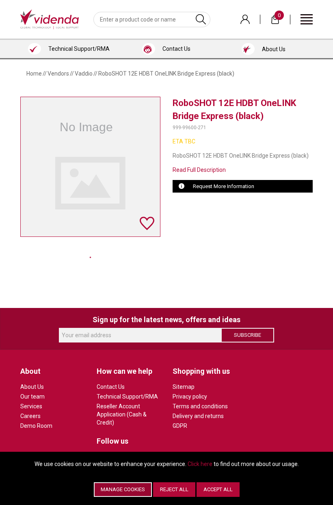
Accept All (218, 489)
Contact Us (111, 387)
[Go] (201, 19)
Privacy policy (190, 396)
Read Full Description (199, 170)
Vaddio (84, 73)
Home (34, 73)
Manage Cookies (123, 489)
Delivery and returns (198, 416)
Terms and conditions (200, 406)
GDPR (180, 426)
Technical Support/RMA (127, 396)
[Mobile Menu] (307, 19)
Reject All (174, 489)
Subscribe (247, 335)
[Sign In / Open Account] (245, 19)
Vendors (58, 73)
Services (31, 406)
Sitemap (184, 387)
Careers (30, 416)
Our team (32, 396)
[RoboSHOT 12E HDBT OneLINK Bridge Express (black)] (90, 257)
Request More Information (223, 186)
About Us (32, 387)
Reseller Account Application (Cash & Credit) (122, 414)
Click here (200, 464)
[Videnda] (49, 18)
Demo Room (36, 426)
